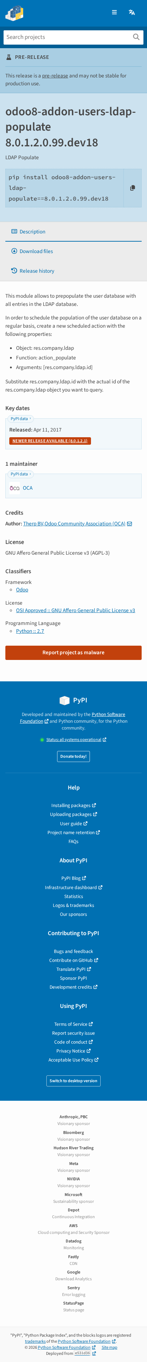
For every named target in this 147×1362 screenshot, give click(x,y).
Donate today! (73, 756)
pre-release (55, 76)
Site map (109, 1348)
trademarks (35, 1341)
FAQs (73, 841)
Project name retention (71, 832)
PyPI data (19, 419)
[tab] (73, 232)
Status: (73, 740)
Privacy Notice (70, 1051)
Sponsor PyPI (73, 978)
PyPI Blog (71, 878)
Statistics (73, 896)
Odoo (22, 590)
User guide (71, 823)
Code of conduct (70, 1042)
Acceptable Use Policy (71, 1059)
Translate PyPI (71, 969)
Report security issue (73, 1033)
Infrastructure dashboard (71, 887)
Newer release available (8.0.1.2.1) (50, 441)
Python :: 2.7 (30, 631)
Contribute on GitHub (71, 960)
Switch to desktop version (73, 1081)
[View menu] (114, 12)
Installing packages (71, 805)
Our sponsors (73, 914)
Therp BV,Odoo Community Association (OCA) (74, 524)
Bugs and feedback (73, 951)
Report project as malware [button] (73, 652)
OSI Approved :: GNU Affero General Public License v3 (75, 610)
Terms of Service (70, 1024)
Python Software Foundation (84, 1341)
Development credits (71, 987)
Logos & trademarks (73, 905)
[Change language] (132, 12)
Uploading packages (71, 814)
